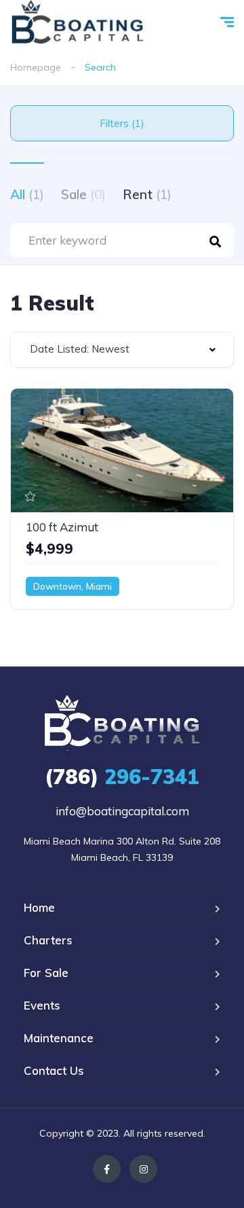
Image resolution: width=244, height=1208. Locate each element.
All (27, 194)
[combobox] (122, 350)
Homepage (35, 67)
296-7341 (122, 776)
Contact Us (54, 1070)
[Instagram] (143, 1169)
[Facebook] (107, 1169)
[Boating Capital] (77, 24)
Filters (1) (122, 123)
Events (42, 1005)
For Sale (46, 972)
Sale (83, 194)
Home (39, 907)
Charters (48, 940)
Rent (147, 194)
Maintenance (59, 1038)
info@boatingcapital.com (122, 811)
